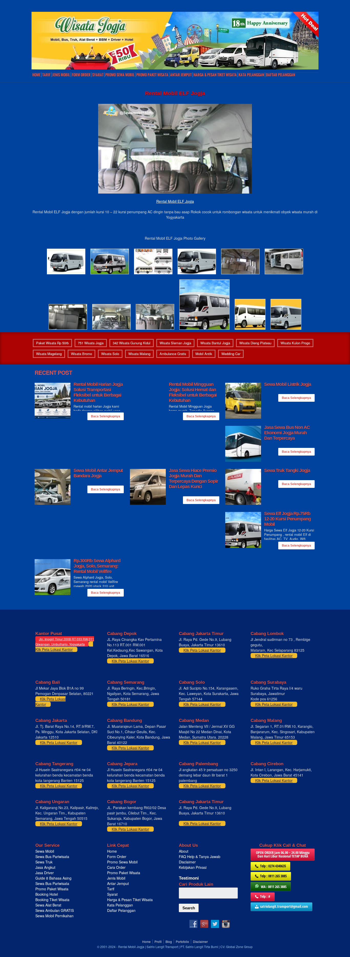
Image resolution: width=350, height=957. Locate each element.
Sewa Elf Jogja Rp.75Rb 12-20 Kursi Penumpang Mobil (287, 519)
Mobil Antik (203, 353)
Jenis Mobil (61, 75)
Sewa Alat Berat (48, 905)
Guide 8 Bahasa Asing (53, 878)
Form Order (81, 75)
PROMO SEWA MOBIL (120, 75)
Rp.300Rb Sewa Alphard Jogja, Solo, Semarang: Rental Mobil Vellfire (97, 566)
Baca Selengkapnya (105, 416)
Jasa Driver (44, 872)
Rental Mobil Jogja (131, 946)
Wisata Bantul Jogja (215, 342)
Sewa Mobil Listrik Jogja (287, 384)
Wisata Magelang (49, 353)
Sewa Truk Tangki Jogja (287, 470)
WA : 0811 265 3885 (273, 886)
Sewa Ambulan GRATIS (55, 910)
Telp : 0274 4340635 (273, 865)
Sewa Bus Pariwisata (52, 856)
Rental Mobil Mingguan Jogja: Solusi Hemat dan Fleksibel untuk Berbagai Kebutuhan (193, 392)
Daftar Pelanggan (280, 75)
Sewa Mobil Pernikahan (54, 915)
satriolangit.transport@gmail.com (284, 906)
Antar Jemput (181, 75)
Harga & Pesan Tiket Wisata (215, 75)
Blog (169, 941)
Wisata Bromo (81, 353)
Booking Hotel (46, 894)
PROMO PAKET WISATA (152, 75)
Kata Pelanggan (251, 75)
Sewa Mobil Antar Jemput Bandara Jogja (98, 473)
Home (36, 75)
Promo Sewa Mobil (122, 861)
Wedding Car (230, 353)
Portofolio (182, 941)
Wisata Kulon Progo (295, 342)
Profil (158, 941)
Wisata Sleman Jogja (175, 342)
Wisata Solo (110, 353)
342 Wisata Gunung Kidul (131, 342)
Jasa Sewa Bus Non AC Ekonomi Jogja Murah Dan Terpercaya (287, 433)
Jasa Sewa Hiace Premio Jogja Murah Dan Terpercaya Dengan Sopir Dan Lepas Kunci (193, 478)
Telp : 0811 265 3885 (273, 875)
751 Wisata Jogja (91, 342)
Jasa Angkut (45, 867)
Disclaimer (187, 861)
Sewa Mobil (44, 851)
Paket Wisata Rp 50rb (52, 342)
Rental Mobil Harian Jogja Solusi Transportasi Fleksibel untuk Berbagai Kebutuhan (98, 392)
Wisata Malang (139, 353)
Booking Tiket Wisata (52, 899)
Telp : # (265, 896)
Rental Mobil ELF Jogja (175, 201)
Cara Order (116, 867)
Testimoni (189, 878)
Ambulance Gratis (173, 353)
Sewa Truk (44, 861)
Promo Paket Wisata (51, 888)
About (183, 851)
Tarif (46, 75)
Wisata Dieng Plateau (255, 342)
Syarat (98, 75)
